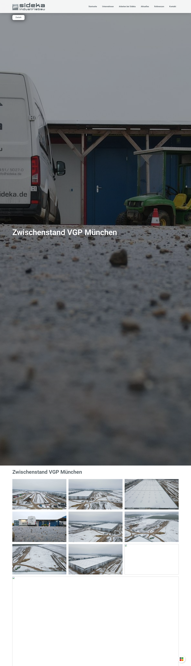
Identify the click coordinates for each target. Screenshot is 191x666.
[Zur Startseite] (28, 6)
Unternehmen (108, 6)
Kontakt (172, 6)
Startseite (92, 6)
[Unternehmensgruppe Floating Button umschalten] (181, 659)
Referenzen (159, 6)
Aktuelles (145, 6)
